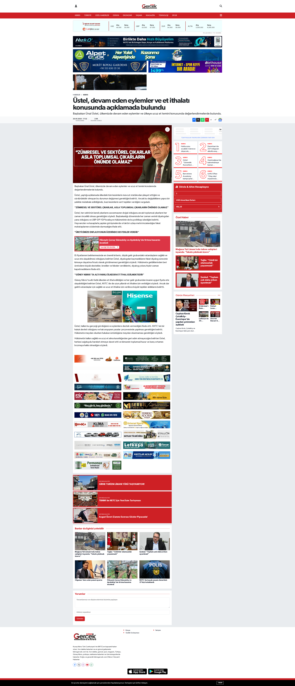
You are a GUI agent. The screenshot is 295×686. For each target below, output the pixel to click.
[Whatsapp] (91, 665)
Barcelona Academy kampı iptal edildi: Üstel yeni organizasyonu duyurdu (189, 176)
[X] (79, 665)
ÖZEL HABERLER (102, 15)
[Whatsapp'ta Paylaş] (203, 120)
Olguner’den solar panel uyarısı (88, 580)
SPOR (174, 15)
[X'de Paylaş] (198, 120)
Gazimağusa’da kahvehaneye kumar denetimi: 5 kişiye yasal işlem (214, 162)
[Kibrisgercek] (149, 6)
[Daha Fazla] (207, 120)
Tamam (220, 682)
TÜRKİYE (87, 15)
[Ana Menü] (221, 15)
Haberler (76, 95)
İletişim (158, 630)
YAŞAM (139, 15)
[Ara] (221, 6)
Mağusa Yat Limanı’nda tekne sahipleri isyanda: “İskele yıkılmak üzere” (89, 554)
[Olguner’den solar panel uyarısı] (90, 569)
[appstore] (137, 671)
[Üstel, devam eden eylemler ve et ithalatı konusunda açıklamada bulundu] (122, 154)
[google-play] (158, 671)
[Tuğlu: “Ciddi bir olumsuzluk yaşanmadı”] (122, 541)
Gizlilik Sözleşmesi (132, 633)
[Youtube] (87, 665)
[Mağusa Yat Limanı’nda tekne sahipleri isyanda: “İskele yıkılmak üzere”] (90, 541)
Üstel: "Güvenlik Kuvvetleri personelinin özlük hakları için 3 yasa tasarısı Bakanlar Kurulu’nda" (188, 162)
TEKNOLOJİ (163, 15)
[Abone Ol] (220, 119)
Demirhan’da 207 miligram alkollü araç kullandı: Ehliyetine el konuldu (213, 149)
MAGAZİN (150, 15)
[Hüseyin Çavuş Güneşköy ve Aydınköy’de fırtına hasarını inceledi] (122, 569)
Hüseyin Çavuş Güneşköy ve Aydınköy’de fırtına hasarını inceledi (119, 582)
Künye (128, 630)
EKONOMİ (127, 15)
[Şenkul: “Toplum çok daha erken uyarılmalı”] (154, 541)
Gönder (80, 619)
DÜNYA (116, 15)
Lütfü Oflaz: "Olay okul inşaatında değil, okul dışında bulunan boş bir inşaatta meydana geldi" (214, 176)
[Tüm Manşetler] (219, 295)
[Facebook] (75, 665)
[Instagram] (83, 665)
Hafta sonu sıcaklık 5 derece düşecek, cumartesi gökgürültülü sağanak (188, 149)
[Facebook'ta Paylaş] (194, 120)
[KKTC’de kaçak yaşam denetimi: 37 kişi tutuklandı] (154, 569)
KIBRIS (77, 15)
